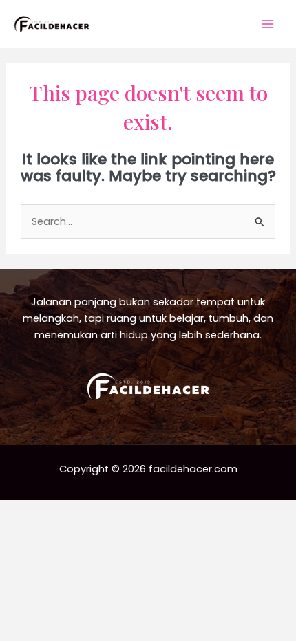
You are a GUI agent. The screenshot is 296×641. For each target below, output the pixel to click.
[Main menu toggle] (267, 24)
